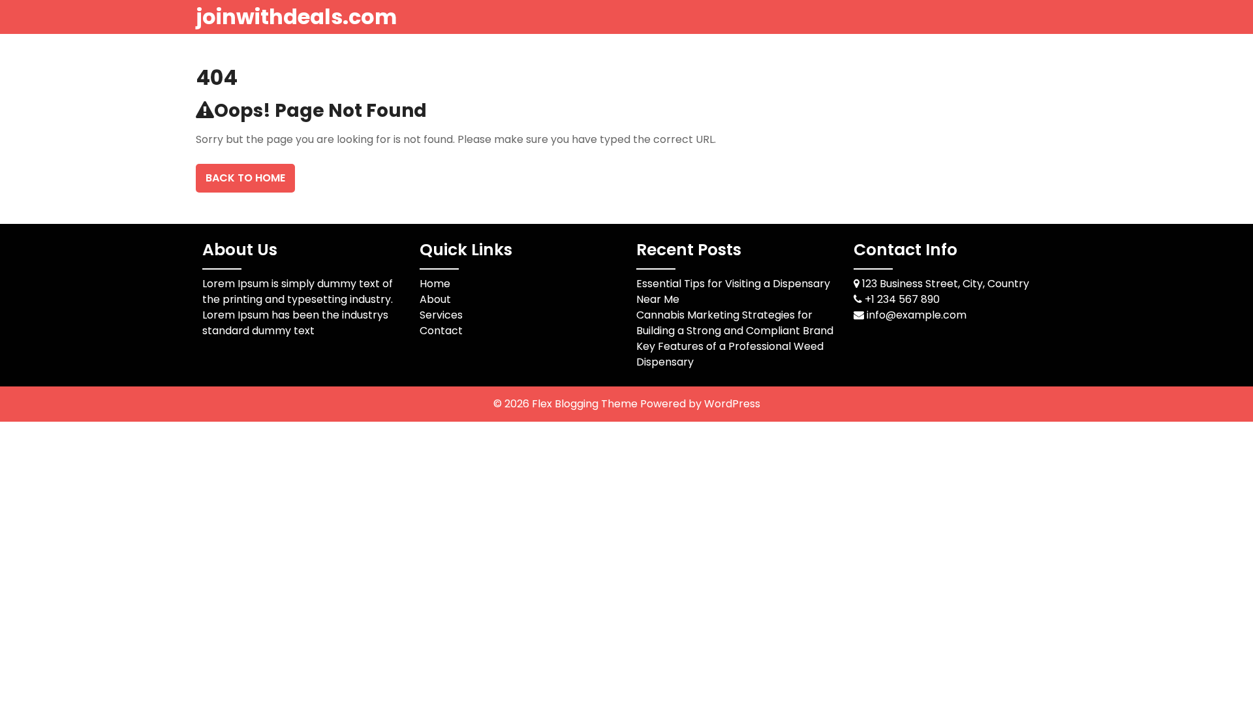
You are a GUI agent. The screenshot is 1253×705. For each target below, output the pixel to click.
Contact (441, 330)
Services (441, 314)
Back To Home (245, 177)
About (435, 299)
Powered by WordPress (700, 403)
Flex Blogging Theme (586, 403)
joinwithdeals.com (296, 16)
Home (435, 283)
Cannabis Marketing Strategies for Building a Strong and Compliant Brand (734, 322)
